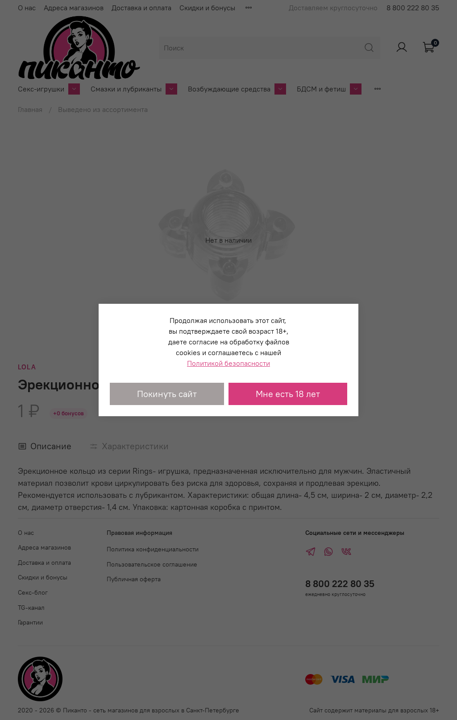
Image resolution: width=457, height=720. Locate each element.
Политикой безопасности (228, 363)
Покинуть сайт (167, 393)
